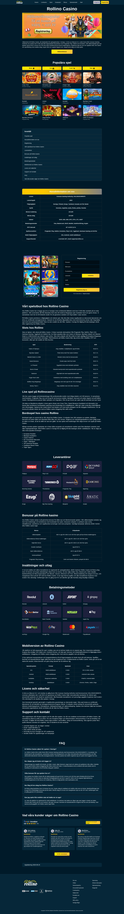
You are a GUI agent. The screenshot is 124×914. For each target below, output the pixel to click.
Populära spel (28, 136)
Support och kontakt (30, 171)
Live (51, 68)
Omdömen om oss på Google (91, 822)
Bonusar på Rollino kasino (32, 154)
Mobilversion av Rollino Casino (33, 164)
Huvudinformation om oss (32, 139)
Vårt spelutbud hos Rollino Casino (34, 146)
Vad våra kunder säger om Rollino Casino (36, 179)
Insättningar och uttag (31, 157)
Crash (71, 68)
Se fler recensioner (62, 854)
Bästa (30, 68)
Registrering (28, 143)
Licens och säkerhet (30, 168)
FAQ (26, 175)
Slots (91, 68)
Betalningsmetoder (30, 161)
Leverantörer (28, 150)
